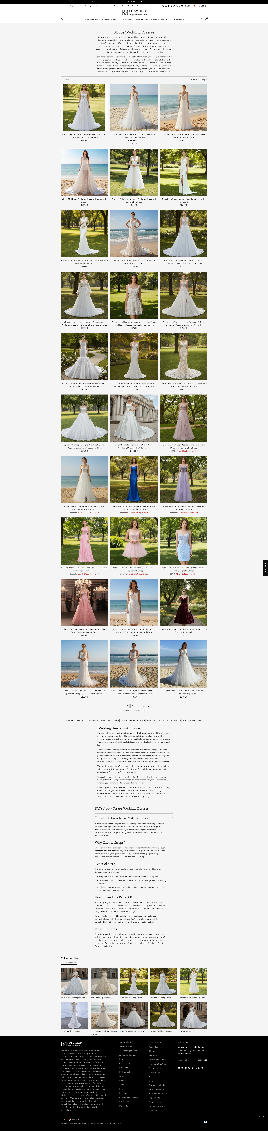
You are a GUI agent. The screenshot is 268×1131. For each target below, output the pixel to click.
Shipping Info (154, 1097)
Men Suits (123, 1106)
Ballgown (161, 720)
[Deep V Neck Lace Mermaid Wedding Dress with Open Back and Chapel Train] (183, 356)
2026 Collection (126, 1042)
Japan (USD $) (201, 6)
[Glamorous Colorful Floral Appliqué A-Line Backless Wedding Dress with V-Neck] (183, 295)
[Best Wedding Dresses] (104, 981)
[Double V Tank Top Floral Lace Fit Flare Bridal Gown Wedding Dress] (134, 233)
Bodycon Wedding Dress (131, 997)
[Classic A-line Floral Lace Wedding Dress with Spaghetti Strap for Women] (84, 107)
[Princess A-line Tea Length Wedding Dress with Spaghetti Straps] (134, 172)
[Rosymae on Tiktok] (174, 6)
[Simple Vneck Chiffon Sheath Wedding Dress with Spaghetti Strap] (183, 107)
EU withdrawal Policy (158, 1093)
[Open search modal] (62, 19)
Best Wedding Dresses (100, 997)
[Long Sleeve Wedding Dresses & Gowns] (104, 1015)
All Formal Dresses (127, 1055)
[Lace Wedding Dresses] (74, 1015)
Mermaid (151, 720)
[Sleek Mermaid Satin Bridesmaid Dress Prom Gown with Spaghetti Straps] (134, 479)
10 (144, 706)
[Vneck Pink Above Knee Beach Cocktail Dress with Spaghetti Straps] (134, 541)
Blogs (151, 1081)
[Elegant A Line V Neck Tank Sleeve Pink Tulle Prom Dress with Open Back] (84, 602)
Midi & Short (124, 1072)
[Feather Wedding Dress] (163, 981)
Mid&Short (105, 720)
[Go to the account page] (202, 19)
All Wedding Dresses (128, 1050)
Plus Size (141, 720)
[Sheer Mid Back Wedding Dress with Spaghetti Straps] (84, 172)
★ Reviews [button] (265, 568)
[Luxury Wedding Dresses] (163, 1015)
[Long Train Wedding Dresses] (134, 1015)
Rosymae (77, 1123)
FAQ (151, 1076)
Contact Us (153, 1110)
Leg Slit (69, 720)
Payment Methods (157, 1085)
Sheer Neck (80, 720)
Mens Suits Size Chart (158, 1064)
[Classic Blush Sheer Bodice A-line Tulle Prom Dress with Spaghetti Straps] (183, 418)
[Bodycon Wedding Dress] (134, 981)
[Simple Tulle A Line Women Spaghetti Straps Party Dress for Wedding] (84, 479)
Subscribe (202, 1060)
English (187, 6)
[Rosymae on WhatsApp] (179, 6)
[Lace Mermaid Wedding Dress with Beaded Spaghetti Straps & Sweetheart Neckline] (84, 664)
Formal (177, 720)
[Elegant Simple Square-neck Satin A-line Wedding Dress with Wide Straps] (134, 418)
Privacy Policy (155, 1102)
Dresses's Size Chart (157, 1059)
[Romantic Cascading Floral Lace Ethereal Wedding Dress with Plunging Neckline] (183, 233)
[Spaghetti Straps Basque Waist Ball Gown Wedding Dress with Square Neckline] (84, 418)
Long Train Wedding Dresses (132, 1031)
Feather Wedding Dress (160, 997)
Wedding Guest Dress (192, 720)
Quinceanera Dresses (128, 1097)
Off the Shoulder (128, 720)
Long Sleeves (92, 720)
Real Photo (124, 1059)
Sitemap (152, 1051)
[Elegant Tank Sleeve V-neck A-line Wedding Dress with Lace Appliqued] (183, 664)
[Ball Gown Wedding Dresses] (74, 981)
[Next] (175, 2)
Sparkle (115, 720)
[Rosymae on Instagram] (166, 6)
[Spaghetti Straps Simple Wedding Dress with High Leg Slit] (183, 172)
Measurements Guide (158, 1055)
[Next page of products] (148, 706)
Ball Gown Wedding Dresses (73, 997)
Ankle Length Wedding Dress (192, 997)
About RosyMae (156, 1047)
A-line (121, 1076)
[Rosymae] (134, 11)
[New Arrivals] (193, 1015)
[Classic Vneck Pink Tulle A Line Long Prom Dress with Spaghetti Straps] (84, 541)
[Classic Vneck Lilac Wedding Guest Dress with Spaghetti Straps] (183, 479)
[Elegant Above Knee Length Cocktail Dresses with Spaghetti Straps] (183, 541)
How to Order (155, 1072)
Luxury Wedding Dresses (161, 1031)
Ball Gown (123, 1067)
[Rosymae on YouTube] (182, 6)
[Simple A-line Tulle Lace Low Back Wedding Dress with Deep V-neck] (134, 107)
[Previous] (92, 2)
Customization (155, 1068)
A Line (169, 720)
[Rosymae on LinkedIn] (169, 6)
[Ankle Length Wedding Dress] (193, 981)
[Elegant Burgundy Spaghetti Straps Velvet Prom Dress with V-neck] (183, 602)
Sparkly (122, 1084)
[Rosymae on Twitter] (177, 6)
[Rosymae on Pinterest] (171, 6)
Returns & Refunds (156, 1089)
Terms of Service (156, 1106)
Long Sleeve (124, 1080)
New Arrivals (185, 1031)
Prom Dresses (125, 1101)
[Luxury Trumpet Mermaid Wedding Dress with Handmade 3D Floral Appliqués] (84, 356)
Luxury (122, 1089)
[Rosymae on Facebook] (163, 6)
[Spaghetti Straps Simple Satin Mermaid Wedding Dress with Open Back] (84, 233)
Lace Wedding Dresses (71, 1031)
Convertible (124, 1063)
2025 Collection (126, 1046)
